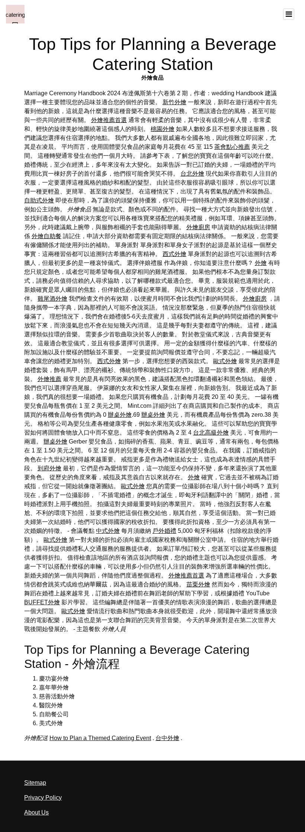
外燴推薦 (49, 379)
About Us (36, 812)
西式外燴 (174, 254)
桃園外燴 (162, 129)
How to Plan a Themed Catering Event (100, 738)
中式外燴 (108, 531)
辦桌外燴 (120, 415)
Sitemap (35, 783)
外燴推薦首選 (109, 120)
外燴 (261, 263)
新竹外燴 (174, 102)
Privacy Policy (43, 797)
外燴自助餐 (46, 236)
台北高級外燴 (211, 432)
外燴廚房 (198, 227)
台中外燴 (167, 738)
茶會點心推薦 (232, 147)
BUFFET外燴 (42, 602)
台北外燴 (192, 173)
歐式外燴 (225, 361)
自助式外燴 (39, 200)
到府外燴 (49, 468)
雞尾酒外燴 (52, 298)
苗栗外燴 (198, 584)
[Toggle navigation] (288, 14)
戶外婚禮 (164, 531)
